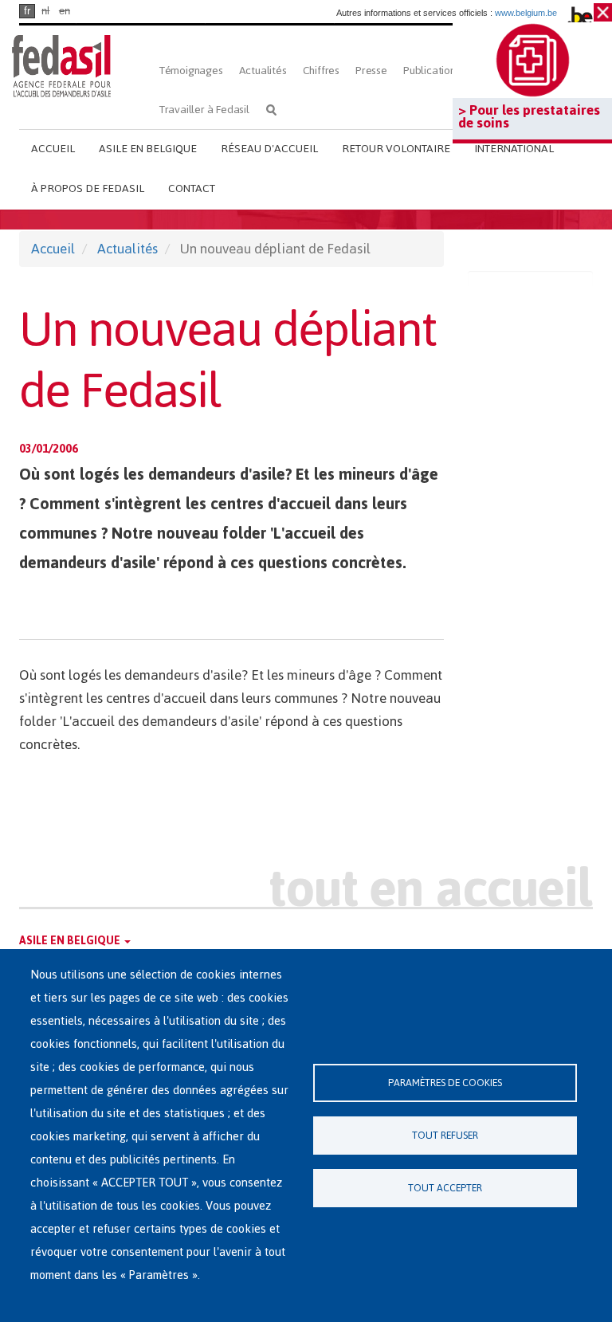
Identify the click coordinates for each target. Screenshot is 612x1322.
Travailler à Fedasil (204, 109)
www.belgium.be (526, 13)
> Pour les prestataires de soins (529, 116)
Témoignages (191, 70)
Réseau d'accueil (269, 148)
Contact (191, 188)
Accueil (53, 148)
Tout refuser (445, 1135)
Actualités (263, 70)
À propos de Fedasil (87, 188)
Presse (371, 70)
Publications (432, 70)
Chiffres (321, 70)
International (514, 148)
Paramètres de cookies (445, 1083)
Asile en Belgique (148, 148)
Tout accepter (445, 1188)
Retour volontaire (396, 148)
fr (27, 11)
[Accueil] (61, 65)
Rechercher (271, 109)
